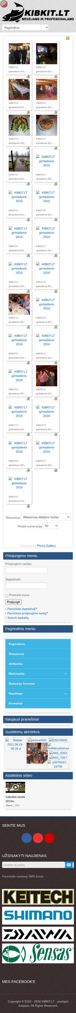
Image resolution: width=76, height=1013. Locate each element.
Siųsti (68, 865)
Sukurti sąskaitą (17, 617)
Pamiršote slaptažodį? (22, 608)
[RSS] (67, 38)
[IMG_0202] (58, 752)
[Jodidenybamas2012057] (58, 746)
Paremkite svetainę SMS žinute (23, 876)
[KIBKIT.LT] (38, 11)
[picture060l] (37, 740)
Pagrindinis (17, 644)
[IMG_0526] (37, 753)
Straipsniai (16, 654)
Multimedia (16, 673)
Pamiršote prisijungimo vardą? (27, 613)
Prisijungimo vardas (18, 563)
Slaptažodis (13, 579)
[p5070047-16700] (58, 764)
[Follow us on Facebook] (27, 838)
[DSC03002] (58, 740)
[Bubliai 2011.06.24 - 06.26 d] (15, 744)
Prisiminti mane (18, 595)
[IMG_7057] (58, 757)
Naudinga (16, 693)
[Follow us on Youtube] (38, 838)
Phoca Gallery (46, 545)
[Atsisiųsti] (28, 76)
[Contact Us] (49, 838)
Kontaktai (16, 703)
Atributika (16, 663)
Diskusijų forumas (22, 683)
